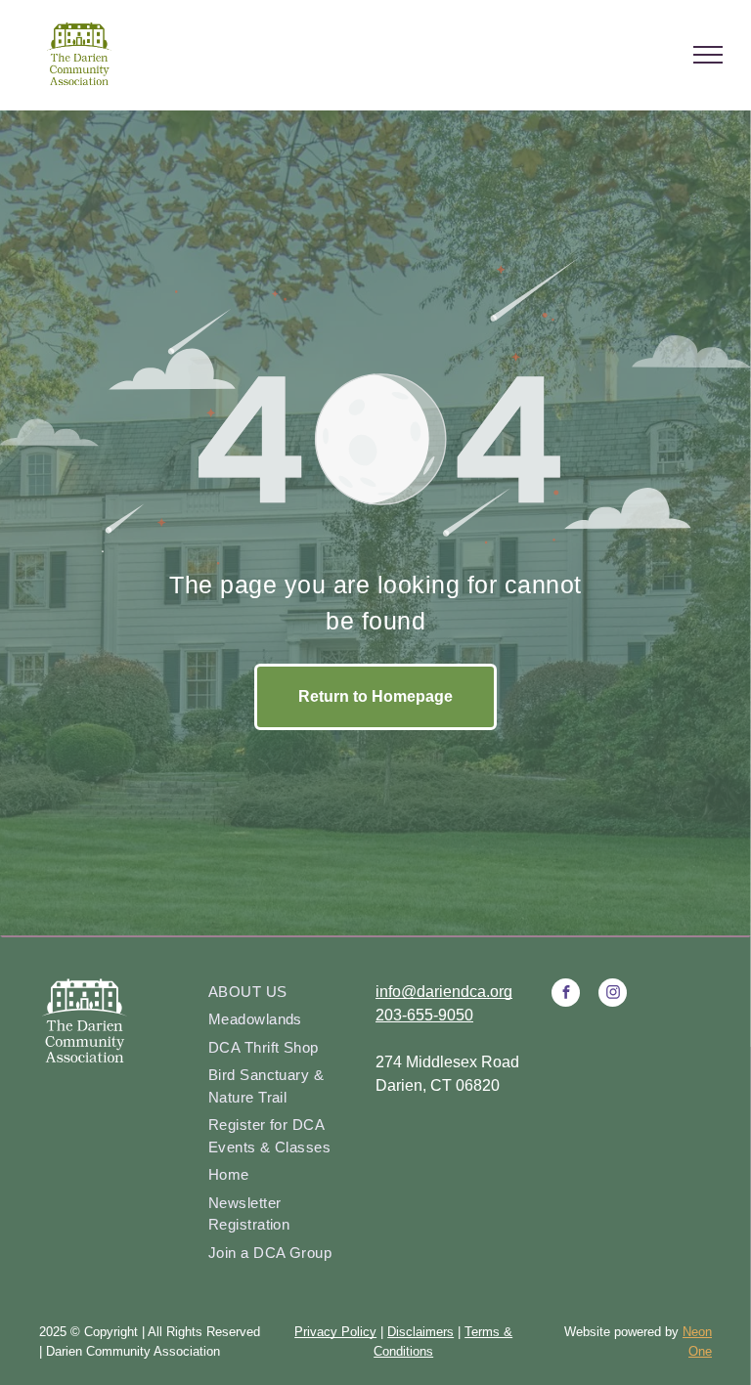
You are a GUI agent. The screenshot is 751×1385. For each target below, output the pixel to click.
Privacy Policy (335, 1331)
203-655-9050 (424, 1015)
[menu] (708, 54)
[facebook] (566, 995)
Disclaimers (420, 1331)
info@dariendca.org (444, 991)
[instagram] (612, 995)
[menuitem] (284, 992)
